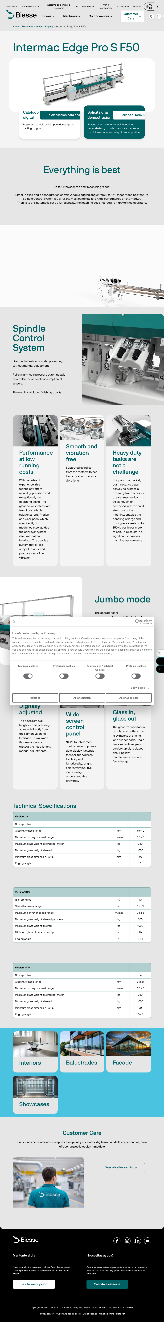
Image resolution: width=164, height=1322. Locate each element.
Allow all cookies (129, 697)
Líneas (46, 16)
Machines (70, 16)
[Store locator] (151, 16)
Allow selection (82, 697)
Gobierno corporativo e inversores (58, 6)
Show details (138, 687)
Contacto (136, 6)
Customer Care (131, 16)
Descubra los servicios (121, 1167)
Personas (86, 6)
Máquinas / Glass (32, 26)
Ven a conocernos (106, 6)
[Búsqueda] (158, 16)
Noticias (125, 6)
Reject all (35, 697)
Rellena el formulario (135, 115)
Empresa (10, 6)
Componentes (99, 16)
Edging (49, 26)
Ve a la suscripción (33, 1284)
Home (16, 26)
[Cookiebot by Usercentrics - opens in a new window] (138, 621)
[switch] (64, 676)
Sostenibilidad (29, 6)
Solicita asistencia (107, 1284)
